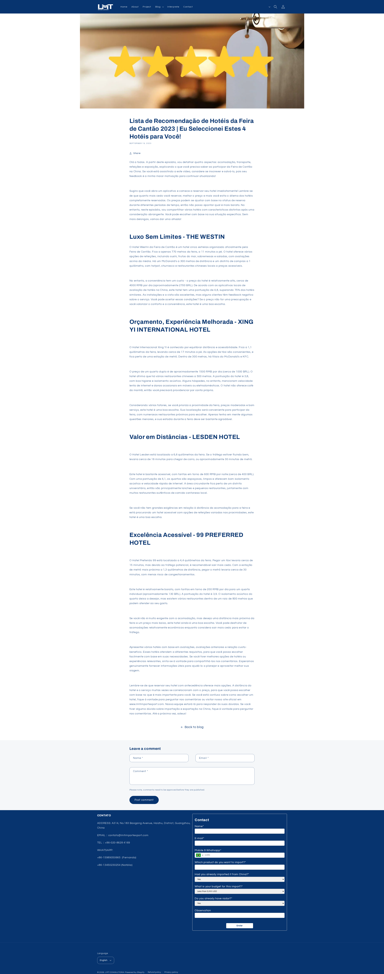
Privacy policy (171, 972)
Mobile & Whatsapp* (208, 850)
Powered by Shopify (134, 972)
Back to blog (194, 727)
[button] (159, 6)
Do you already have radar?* (213, 898)
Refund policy (154, 972)
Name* (199, 826)
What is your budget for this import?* (219, 886)
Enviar (240, 926)
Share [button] (136, 153)
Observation (203, 910)
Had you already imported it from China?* (222, 874)
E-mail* (199, 838)
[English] (265, 6)
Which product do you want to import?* (220, 862)
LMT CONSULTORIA (114, 972)
